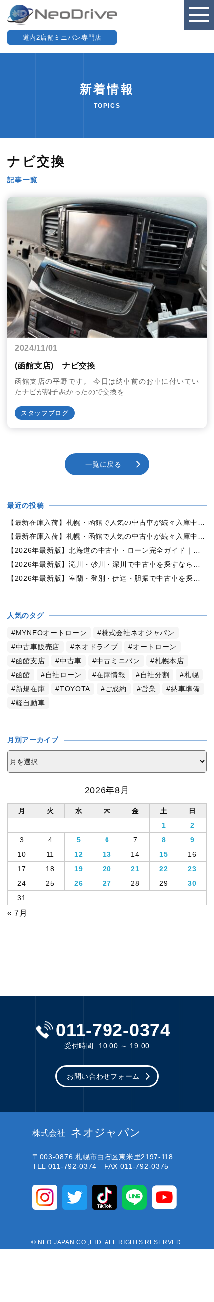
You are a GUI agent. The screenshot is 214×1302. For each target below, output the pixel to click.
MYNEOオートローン (51, 633)
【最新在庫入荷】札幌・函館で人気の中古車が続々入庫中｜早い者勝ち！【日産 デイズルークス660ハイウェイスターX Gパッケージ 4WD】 (107, 522)
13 (107, 854)
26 (78, 883)
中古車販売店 (38, 647)
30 (192, 883)
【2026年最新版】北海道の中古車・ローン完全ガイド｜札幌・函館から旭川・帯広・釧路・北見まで (107, 550)
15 (163, 854)
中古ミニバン (118, 661)
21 (135, 869)
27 (107, 883)
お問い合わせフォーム (103, 1076)
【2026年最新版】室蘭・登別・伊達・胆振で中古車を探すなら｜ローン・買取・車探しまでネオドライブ (107, 578)
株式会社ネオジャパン (138, 633)
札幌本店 (169, 661)
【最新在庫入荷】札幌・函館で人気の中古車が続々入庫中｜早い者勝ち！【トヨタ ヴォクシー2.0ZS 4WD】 (107, 536)
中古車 (71, 661)
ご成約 (116, 689)
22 (163, 869)
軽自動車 (30, 703)
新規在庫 (30, 689)
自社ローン (63, 675)
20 (107, 869)
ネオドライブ (96, 647)
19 (78, 869)
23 (192, 869)
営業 (148, 689)
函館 (23, 675)
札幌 (191, 675)
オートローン (155, 647)
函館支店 (30, 661)
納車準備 (185, 689)
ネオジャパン (86, 1132)
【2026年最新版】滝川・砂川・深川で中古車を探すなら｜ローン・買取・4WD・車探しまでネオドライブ (107, 564)
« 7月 (17, 913)
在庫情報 (110, 675)
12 (78, 854)
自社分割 (155, 675)
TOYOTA (75, 689)
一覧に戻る (103, 464)
